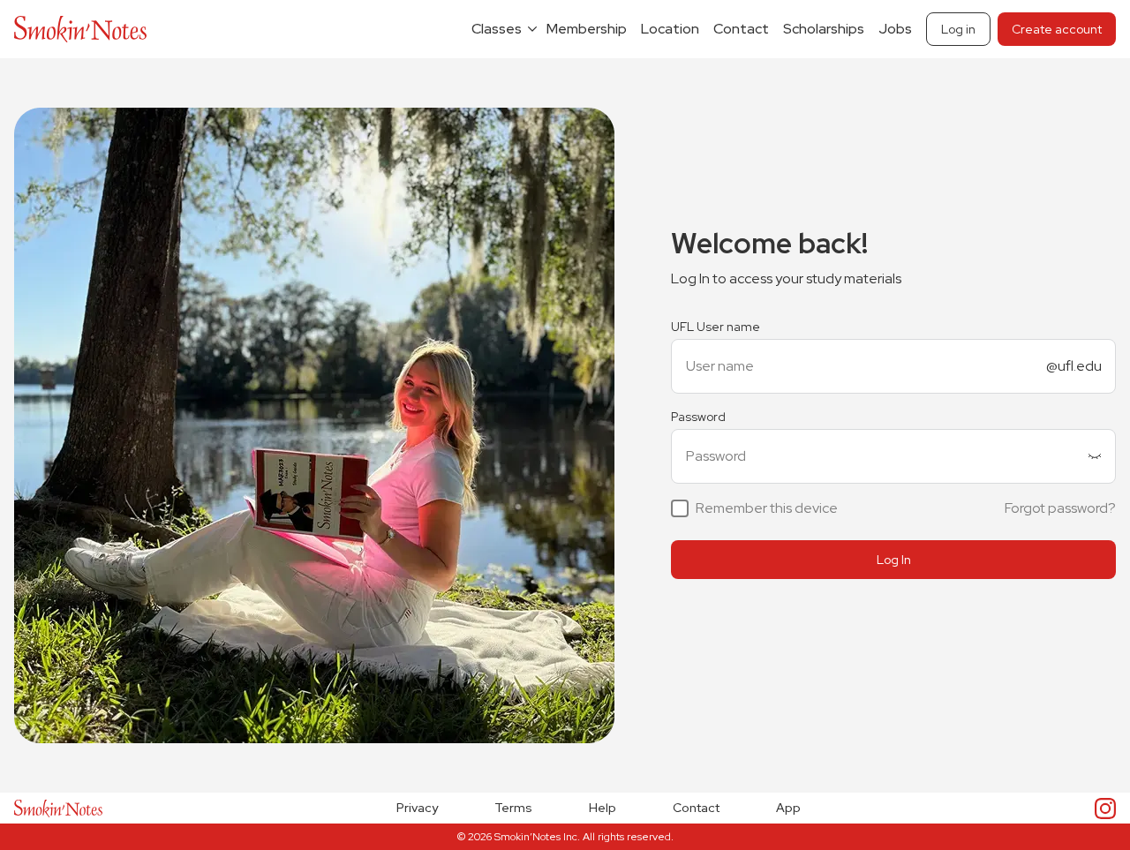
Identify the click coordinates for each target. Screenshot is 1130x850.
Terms (513, 808)
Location (670, 28)
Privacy (417, 808)
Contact (741, 28)
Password (698, 417)
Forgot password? (1060, 508)
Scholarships (823, 28)
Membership (586, 28)
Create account (1057, 29)
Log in (958, 29)
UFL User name (715, 327)
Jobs (895, 28)
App (788, 808)
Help (602, 808)
